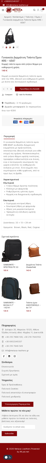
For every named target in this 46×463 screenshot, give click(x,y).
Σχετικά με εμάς (10, 375)
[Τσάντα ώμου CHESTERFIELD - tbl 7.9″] (34, 288)
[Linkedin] (9, 356)
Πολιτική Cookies (10, 389)
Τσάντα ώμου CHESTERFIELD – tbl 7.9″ (33, 305)
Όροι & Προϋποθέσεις (12, 385)
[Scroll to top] (40, 456)
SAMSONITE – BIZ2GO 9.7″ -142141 (9, 305)
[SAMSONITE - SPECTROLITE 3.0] (12, 250)
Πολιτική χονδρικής (11, 397)
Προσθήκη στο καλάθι (29, 89)
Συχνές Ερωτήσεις (10, 371)
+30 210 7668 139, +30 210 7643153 (23, 337)
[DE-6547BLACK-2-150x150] (10, 36)
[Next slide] (17, 47)
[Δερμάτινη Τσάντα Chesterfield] (34, 250)
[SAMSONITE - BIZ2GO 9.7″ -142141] (12, 288)
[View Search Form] (34, 10)
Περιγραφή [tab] (9, 136)
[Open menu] (3, 10)
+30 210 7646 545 (14, 346)
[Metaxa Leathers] (14, 10)
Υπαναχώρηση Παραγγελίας (17, 404)
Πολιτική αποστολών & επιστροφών (19, 393)
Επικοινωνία (8, 367)
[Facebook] (4, 356)
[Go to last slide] (3, 47)
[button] (6, 47)
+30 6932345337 (13, 341)
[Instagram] (15, 356)
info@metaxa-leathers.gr (17, 350)
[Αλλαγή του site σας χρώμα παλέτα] (7, 457)
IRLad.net (24, 452)
